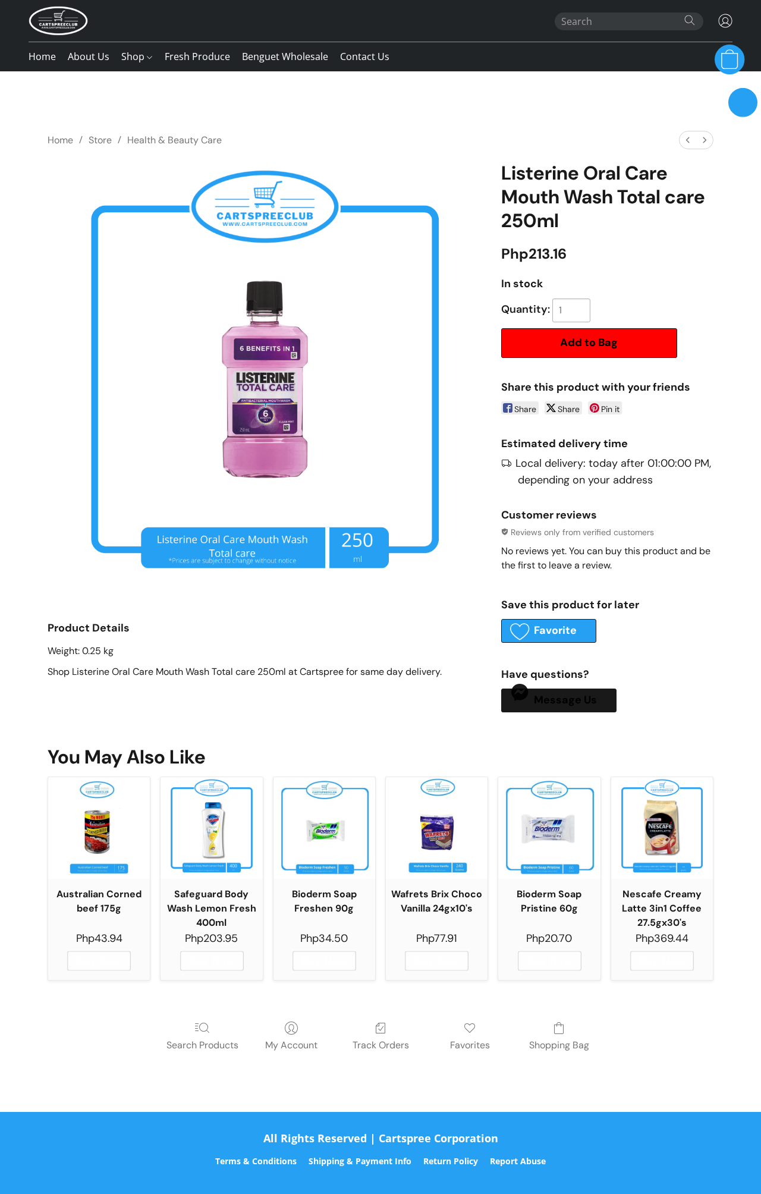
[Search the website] (690, 20)
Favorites (470, 1045)
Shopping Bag (559, 1045)
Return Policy (450, 1161)
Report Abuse (518, 1161)
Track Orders (381, 1045)
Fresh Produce (197, 56)
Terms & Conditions (256, 1161)
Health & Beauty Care (174, 140)
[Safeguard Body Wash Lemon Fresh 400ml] (211, 828)
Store (100, 140)
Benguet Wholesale (285, 56)
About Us (88, 56)
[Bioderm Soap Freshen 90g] (324, 828)
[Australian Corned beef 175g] (99, 828)
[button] (58, 21)
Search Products (202, 1045)
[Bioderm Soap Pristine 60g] (549, 828)
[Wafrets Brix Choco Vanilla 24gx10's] (437, 828)
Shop (134, 56)
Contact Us (364, 56)
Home (42, 56)
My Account (291, 1045)
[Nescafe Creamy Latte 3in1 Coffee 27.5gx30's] (662, 828)
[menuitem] (688, 140)
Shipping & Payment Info (360, 1161)
